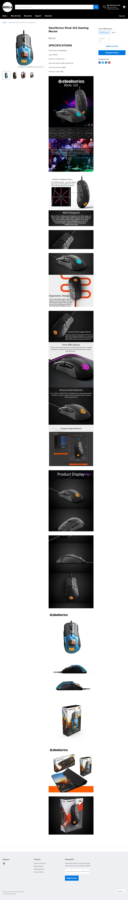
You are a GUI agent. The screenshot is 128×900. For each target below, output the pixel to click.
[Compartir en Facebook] (99, 62)
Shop (4, 16)
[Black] (114, 35)
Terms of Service (40, 863)
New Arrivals (16, 16)
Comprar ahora (112, 53)
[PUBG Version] (104, 35)
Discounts (28, 16)
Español (120, 891)
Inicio (4, 22)
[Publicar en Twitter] (103, 62)
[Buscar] (96, 7)
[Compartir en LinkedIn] (106, 62)
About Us (48, 16)
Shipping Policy (39, 869)
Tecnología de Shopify (9, 894)
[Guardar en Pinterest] (109, 62)
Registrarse (72, 878)
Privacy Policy (39, 872)
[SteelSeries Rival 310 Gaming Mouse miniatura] (6, 75)
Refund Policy (38, 866)
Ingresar (122, 16)
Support (38, 16)
